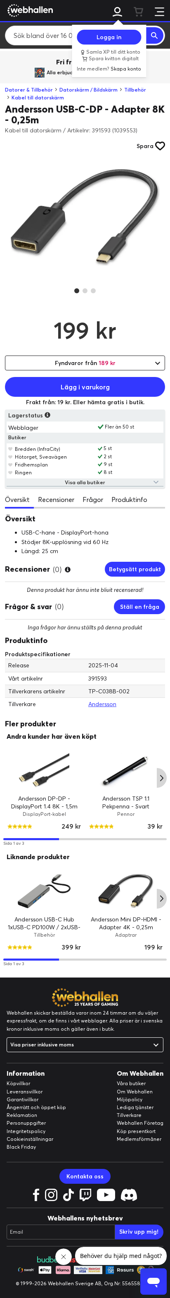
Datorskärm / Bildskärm (88, 90)
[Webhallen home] (29, 10)
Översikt (17, 499)
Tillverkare (129, 1115)
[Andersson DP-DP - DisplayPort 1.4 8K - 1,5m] (44, 770)
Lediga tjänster (135, 1107)
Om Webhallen (135, 1091)
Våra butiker (131, 1083)
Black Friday (21, 1147)
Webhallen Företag (140, 1123)
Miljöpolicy (129, 1099)
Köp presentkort (136, 1131)
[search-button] (154, 35)
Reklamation (22, 1115)
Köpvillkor (18, 1083)
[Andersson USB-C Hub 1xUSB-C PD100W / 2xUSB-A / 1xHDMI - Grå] (44, 891)
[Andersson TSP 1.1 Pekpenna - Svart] (126, 770)
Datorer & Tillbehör (29, 90)
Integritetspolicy (26, 1131)
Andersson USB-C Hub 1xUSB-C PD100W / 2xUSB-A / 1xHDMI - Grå (44, 927)
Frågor (93, 499)
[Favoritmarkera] (10, 449)
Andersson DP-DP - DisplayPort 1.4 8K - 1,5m (44, 802)
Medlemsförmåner (139, 1139)
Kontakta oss (85, 1176)
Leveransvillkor (24, 1091)
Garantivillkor (22, 1099)
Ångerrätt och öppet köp (36, 1107)
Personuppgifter (26, 1123)
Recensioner (56, 499)
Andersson (102, 704)
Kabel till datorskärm (38, 97)
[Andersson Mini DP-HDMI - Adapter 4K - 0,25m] (126, 891)
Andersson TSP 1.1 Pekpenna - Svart (125, 802)
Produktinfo (129, 499)
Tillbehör (135, 90)
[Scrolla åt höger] (162, 778)
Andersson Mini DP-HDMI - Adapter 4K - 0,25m (126, 923)
